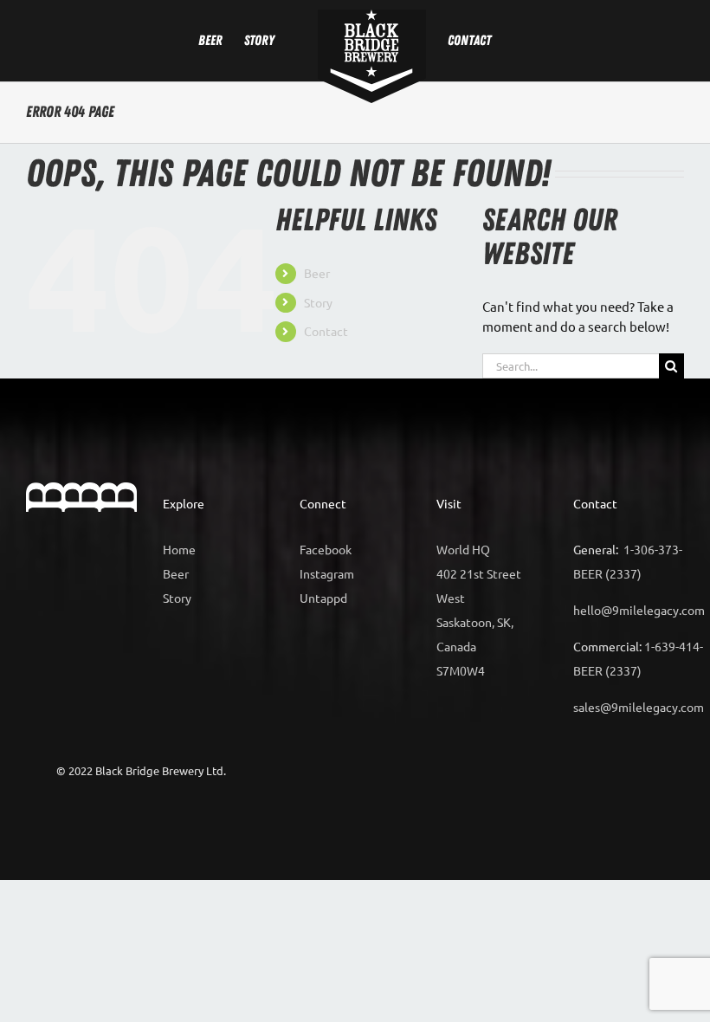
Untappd (323, 597)
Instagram (327, 573)
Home (179, 549)
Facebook (326, 549)
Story (318, 302)
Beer (317, 273)
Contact (326, 331)
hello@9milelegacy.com (639, 610)
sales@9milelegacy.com (638, 707)
